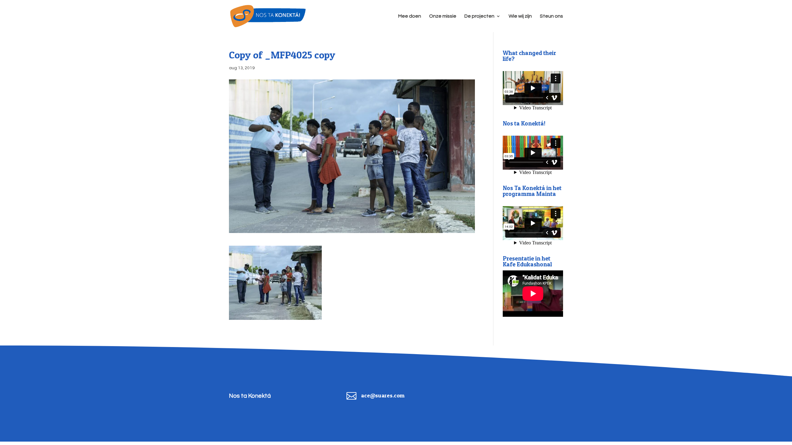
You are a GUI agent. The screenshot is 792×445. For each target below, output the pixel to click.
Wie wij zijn (520, 16)
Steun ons (551, 16)
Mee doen (409, 16)
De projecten (479, 16)
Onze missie (442, 16)
